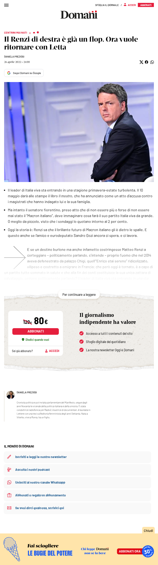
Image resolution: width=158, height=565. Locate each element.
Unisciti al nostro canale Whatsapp (40, 482)
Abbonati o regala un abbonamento (40, 495)
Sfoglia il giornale (107, 5)
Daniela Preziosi (14, 56)
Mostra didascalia (79, 132)
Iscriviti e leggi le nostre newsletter (41, 457)
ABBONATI (36, 331)
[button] (141, 62)
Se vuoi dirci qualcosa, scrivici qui (39, 508)
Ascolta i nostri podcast (32, 469)
